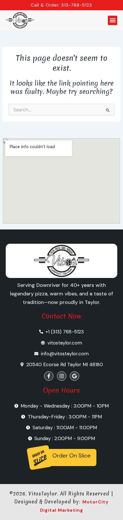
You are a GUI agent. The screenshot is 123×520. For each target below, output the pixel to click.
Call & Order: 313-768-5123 (61, 5)
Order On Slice (71, 455)
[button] (112, 20)
